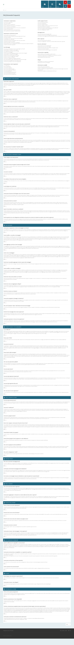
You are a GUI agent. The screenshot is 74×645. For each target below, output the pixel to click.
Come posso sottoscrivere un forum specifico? (46, 56)
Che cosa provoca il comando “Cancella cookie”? (12, 30)
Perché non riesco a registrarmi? (9, 24)
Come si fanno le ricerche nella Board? (44, 45)
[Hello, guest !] (65, 6)
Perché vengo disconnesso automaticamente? (12, 29)
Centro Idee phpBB (51, 600)
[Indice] (3, 4)
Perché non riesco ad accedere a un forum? (11, 55)
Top (5, 86)
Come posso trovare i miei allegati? (44, 62)
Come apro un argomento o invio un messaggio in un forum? (14, 48)
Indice (5, 10)
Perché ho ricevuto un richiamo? (9, 57)
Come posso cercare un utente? (43, 48)
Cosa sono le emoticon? (8, 67)
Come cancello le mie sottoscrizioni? (44, 57)
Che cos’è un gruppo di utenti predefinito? (45, 28)
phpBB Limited (31, 593)
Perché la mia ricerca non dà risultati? (44, 46)
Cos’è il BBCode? (6, 65)
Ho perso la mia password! (8, 28)
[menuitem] (65, 2)
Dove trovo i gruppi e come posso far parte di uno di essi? (48, 25)
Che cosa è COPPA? (7, 23)
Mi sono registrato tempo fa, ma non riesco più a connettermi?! (15, 27)
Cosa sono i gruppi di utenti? (43, 24)
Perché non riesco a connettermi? (9, 26)
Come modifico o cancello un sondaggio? (11, 54)
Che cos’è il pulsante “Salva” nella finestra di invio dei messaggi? (15, 59)
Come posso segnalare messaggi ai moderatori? (12, 58)
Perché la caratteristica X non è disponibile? (45, 67)
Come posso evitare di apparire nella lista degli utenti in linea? (14, 36)
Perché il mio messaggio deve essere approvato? (12, 60)
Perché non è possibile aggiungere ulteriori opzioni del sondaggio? (15, 53)
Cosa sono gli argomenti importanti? (10, 72)
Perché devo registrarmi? (8, 22)
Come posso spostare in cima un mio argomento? (12, 61)
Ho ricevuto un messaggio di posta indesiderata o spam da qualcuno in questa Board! (53, 36)
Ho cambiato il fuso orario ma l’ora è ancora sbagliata (13, 38)
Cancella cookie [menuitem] (64, 630)
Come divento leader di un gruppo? (44, 26)
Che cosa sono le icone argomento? (10, 74)
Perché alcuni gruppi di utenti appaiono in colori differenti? (48, 27)
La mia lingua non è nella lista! (9, 39)
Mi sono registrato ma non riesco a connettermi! (12, 25)
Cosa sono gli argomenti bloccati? (9, 73)
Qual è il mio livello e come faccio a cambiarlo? (12, 42)
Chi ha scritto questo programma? (43, 66)
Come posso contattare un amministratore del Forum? (47, 70)
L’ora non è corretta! (7, 37)
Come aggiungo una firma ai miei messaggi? (11, 50)
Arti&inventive (9, 635)
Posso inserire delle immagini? (9, 68)
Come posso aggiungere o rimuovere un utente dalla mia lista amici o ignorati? (51, 41)
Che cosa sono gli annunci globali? (10, 70)
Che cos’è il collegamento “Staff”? (43, 29)
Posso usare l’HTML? (7, 66)
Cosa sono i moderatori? (42, 23)
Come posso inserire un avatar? (9, 41)
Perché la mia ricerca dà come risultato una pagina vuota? (48, 47)
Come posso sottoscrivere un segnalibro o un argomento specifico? (49, 55)
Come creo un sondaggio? (8, 52)
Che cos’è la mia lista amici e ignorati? (44, 40)
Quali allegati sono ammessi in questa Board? (46, 61)
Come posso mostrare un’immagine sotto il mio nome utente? (14, 40)
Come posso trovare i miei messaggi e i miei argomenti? (47, 49)
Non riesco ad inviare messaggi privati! (44, 34)
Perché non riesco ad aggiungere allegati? (11, 56)
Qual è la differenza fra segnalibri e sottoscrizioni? (46, 54)
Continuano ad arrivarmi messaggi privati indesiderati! (47, 35)
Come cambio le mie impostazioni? (10, 35)
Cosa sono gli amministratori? (43, 22)
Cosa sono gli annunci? (8, 71)
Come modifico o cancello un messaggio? (11, 49)
